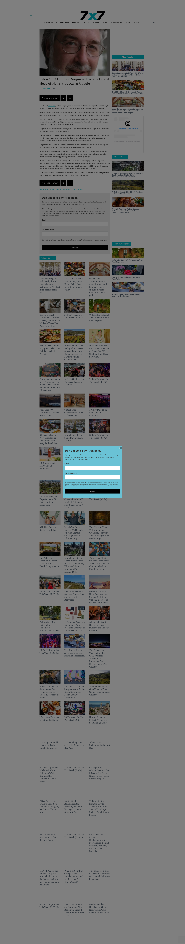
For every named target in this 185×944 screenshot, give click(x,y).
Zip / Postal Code (71, 473)
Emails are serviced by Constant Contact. (102, 485)
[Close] (120, 448)
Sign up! (92, 491)
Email (67, 463)
